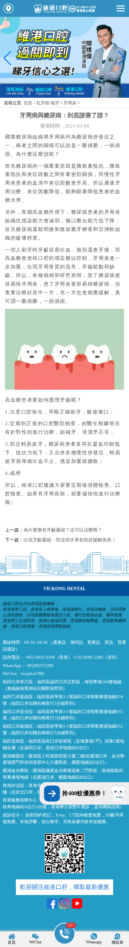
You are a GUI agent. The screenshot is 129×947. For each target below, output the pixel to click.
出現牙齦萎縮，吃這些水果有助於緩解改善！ (69, 539)
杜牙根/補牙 (47, 102)
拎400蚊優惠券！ (84, 793)
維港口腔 (33, 485)
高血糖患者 (18, 400)
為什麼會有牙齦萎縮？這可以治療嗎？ (62, 529)
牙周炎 (70, 102)
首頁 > (29, 102)
